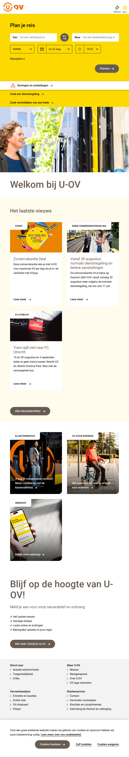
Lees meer (20, 299)
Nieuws (74, 669)
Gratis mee (19, 700)
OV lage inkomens (80, 682)
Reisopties (16, 58)
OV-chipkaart (20, 704)
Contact (74, 695)
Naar (77, 37)
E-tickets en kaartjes (24, 695)
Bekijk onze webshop (27, 554)
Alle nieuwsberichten (28, 411)
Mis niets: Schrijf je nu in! (30, 643)
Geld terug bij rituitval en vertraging (90, 709)
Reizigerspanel (78, 674)
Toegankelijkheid (23, 674)
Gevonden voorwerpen (83, 700)
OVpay (17, 709)
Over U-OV (76, 678)
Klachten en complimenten (85, 704)
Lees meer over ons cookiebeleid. (61, 734)
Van (15, 37)
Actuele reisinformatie (26, 669)
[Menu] (125, 7)
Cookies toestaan (50, 744)
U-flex (16, 678)
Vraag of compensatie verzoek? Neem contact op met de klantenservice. (34, 483)
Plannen (105, 68)
